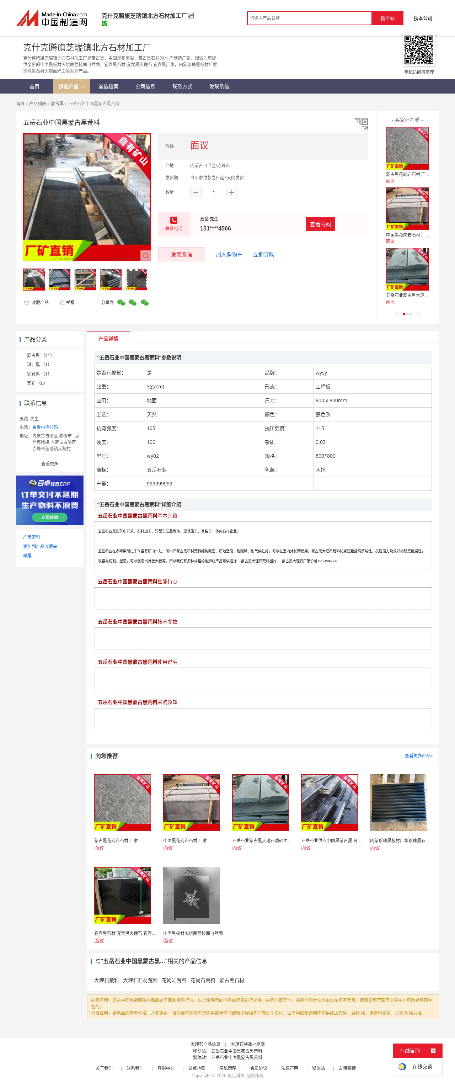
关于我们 (104, 1068)
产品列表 (37, 104)
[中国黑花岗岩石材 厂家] (407, 208)
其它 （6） (37, 383)
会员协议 (258, 1068)
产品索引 (31, 537)
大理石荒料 (106, 980)
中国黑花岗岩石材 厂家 (408, 235)
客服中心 (166, 1068)
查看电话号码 (45, 427)
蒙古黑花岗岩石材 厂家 (408, 174)
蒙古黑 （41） (40, 355)
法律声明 (289, 1068)
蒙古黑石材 (231, 980)
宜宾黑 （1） (39, 374)
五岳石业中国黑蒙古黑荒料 (236, 1051)
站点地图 (196, 1068)
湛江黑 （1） (39, 365)
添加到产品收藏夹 (40, 546)
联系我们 (135, 1068)
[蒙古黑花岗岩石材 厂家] (407, 148)
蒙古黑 (57, 104)
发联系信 (181, 254)
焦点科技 (236, 1076)
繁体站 (318, 1068)
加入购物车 (229, 254)
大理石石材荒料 (140, 980)
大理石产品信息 (205, 1044)
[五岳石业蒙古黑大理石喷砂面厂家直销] (407, 269)
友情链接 (347, 1068)
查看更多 (49, 464)
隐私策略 (227, 1068)
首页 (20, 104)
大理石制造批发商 (248, 1044)
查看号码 (320, 224)
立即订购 (263, 254)
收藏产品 (40, 302)
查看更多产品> (419, 756)
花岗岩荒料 (174, 980)
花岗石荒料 (203, 980)
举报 (70, 302)
